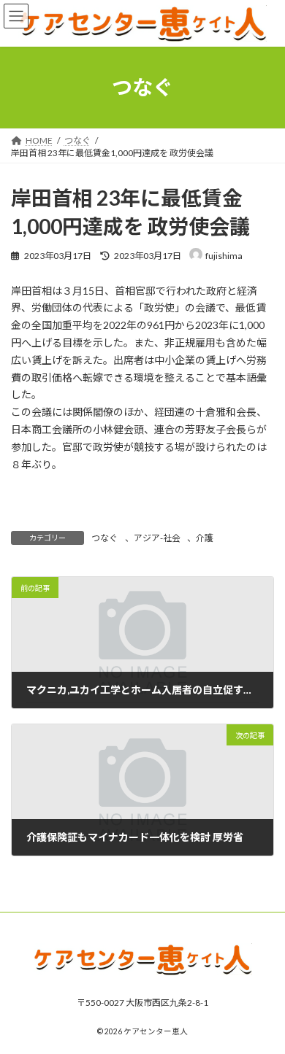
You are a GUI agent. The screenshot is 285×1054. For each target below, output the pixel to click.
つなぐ (104, 537)
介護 (204, 537)
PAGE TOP (263, 1007)
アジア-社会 (157, 537)
